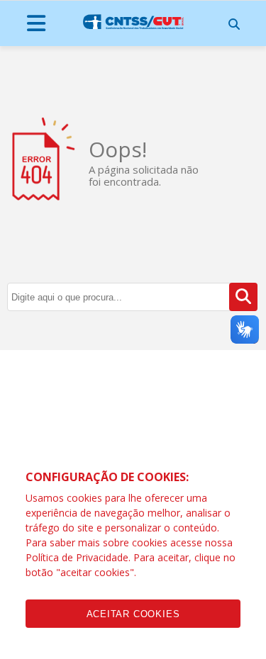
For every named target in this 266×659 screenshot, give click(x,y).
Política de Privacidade (77, 557)
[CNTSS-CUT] (133, 22)
